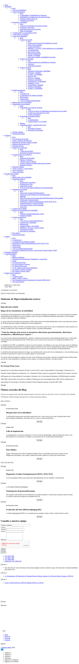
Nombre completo (6, 525)
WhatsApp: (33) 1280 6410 (13, 561)
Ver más (3, 385)
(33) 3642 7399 (9, 558)
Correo (3, 527)
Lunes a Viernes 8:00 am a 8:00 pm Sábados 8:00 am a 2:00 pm (24, 583)
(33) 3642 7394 (9, 556)
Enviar (3, 549)
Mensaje (3, 539)
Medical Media (7, 647)
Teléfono (3, 529)
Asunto (3, 531)
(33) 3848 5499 (9, 559)
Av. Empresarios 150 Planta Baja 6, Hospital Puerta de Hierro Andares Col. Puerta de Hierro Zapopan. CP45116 (39, 576)
